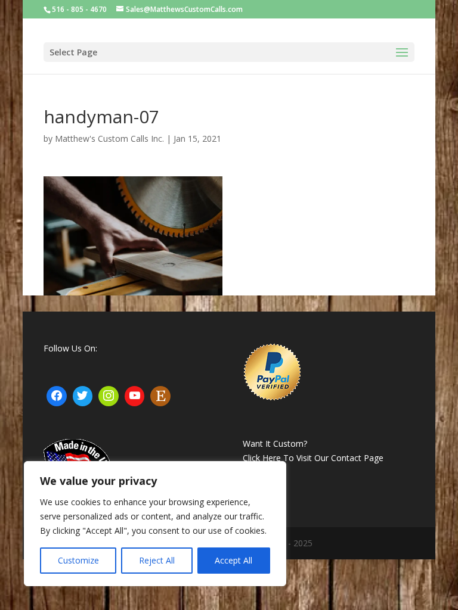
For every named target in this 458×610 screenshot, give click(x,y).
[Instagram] (108, 396)
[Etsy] (160, 396)
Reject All (157, 560)
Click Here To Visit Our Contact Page (313, 457)
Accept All (233, 560)
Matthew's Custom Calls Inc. (109, 138)
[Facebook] (57, 396)
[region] (155, 523)
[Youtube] (135, 396)
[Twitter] (83, 396)
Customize (78, 560)
